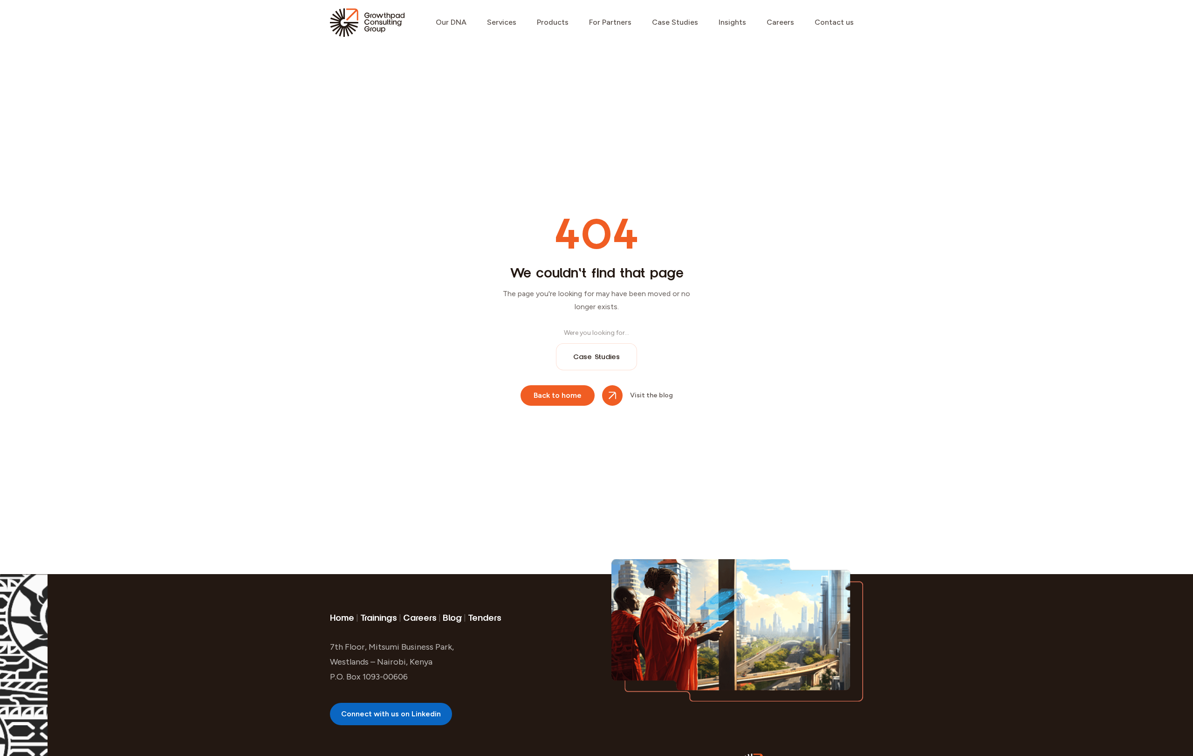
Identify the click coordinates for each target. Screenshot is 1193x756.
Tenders (484, 617)
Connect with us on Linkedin (391, 713)
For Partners (610, 22)
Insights (732, 22)
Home (342, 617)
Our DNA (451, 22)
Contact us (834, 22)
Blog (452, 617)
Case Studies (675, 22)
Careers (780, 22)
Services (501, 22)
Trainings (378, 617)
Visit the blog (651, 395)
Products (553, 22)
